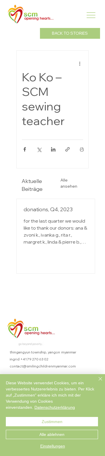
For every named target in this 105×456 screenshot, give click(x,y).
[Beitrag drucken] (82, 149)
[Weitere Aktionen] (79, 63)
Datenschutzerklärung (54, 407)
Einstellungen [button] (52, 446)
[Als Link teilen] (67, 149)
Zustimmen (52, 421)
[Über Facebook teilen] (24, 149)
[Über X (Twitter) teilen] (39, 149)
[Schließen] (97, 382)
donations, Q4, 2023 (48, 209)
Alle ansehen (68, 183)
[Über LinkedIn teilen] (53, 149)
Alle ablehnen (51, 434)
